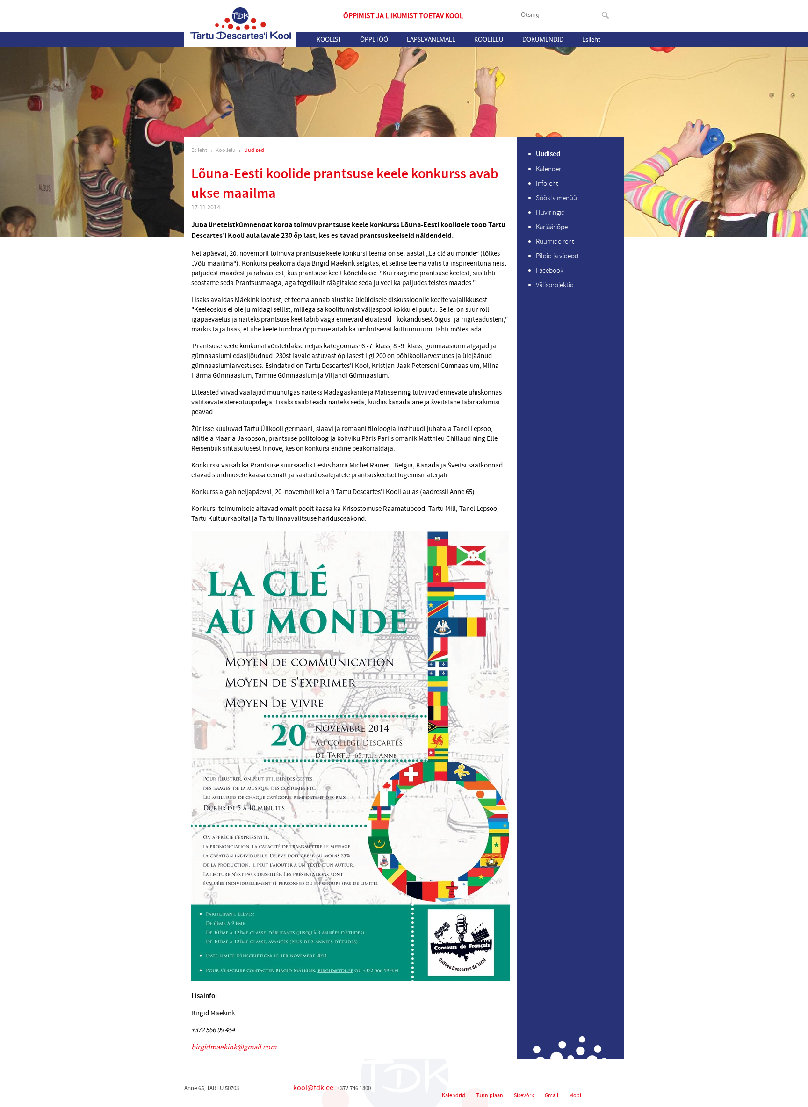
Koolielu (489, 39)
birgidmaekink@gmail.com (233, 1047)
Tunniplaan (489, 1095)
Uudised (254, 150)
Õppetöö (374, 39)
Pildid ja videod (557, 256)
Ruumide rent (555, 241)
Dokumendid (542, 39)
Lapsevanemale (431, 39)
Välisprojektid (555, 284)
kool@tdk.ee (313, 1088)
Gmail (551, 1095)
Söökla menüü (556, 198)
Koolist (329, 39)
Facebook (549, 270)
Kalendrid (453, 1095)
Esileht (591, 39)
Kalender (548, 169)
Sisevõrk (524, 1095)
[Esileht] (240, 23)
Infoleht (547, 183)
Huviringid (550, 212)
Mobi (575, 1095)
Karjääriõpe (552, 227)
